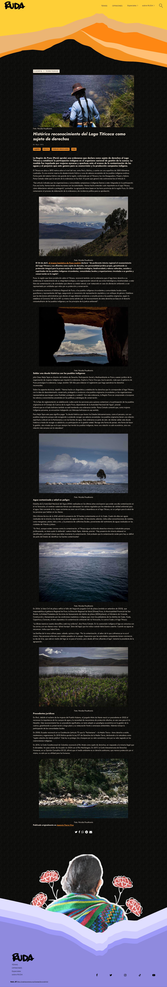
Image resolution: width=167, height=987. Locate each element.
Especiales (131, 6)
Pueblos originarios (60, 149)
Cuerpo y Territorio (46, 71)
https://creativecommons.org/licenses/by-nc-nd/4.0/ (29, 982)
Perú (74, 149)
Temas (15, 965)
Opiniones (17, 968)
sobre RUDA (147, 6)
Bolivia (46, 149)
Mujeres (37, 149)
